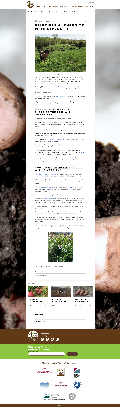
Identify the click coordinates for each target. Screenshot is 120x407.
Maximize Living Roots (69, 11)
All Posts (30, 11)
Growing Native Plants (58, 266)
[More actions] (85, 21)
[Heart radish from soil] (38, 291)
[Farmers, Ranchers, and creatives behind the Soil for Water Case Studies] (61, 291)
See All (91, 283)
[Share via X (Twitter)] (39, 271)
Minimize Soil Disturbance (55, 11)
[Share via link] (45, 271)
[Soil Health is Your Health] (83, 291)
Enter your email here (33, 351)
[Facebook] (90, 2)
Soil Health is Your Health (82, 300)
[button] (91, 11)
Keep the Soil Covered (40, 11)
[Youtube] (93, 2)
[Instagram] (87, 2)
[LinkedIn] (57, 339)
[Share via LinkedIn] (42, 271)
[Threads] (52, 339)
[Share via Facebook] (35, 271)
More (79, 11)
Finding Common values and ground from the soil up (38, 300)
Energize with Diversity (40, 266)
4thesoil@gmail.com (46, 336)
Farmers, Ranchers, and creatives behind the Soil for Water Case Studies (60, 300)
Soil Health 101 (49, 266)
